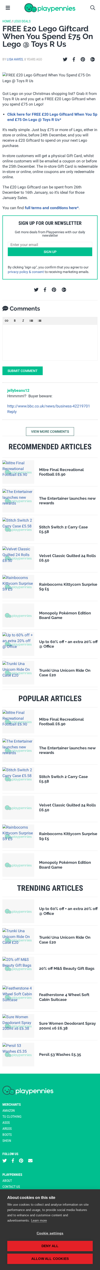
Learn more (39, 1220)
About (7, 1181)
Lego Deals (22, 21)
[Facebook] (74, 59)
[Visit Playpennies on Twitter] (4, 1160)
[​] (50, 343)
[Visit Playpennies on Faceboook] (13, 1160)
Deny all (50, 1246)
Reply (12, 411)
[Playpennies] (50, 7)
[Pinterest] (83, 59)
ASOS (6, 1122)
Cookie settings (50, 1233)
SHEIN (6, 1141)
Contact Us (11, 1187)
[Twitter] (65, 59)
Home (6, 21)
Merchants (11, 1104)
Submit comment (23, 371)
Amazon (8, 1110)
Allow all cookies (50, 1259)
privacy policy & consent (26, 272)
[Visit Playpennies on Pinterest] (21, 1160)
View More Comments (50, 431)
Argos (7, 1128)
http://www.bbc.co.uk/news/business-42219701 (48, 406)
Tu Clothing (11, 1116)
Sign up (50, 252)
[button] (6, 321)
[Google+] (93, 59)
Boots (7, 1135)
